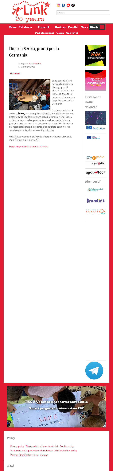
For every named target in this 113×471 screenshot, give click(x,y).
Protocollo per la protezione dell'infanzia (31, 450)
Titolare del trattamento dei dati (42, 446)
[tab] (50, 422)
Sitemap (44, 454)
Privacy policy (17, 446)
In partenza (35, 63)
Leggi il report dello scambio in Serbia (28, 146)
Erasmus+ (15, 73)
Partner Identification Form (24, 454)
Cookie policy (67, 446)
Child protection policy (65, 450)
